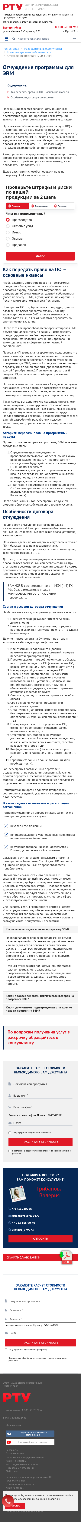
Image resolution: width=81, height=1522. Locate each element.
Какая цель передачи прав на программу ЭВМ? (37, 929)
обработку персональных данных (42, 1150)
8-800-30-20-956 (66, 27)
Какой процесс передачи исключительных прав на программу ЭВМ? (40, 998)
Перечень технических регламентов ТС (29, 1477)
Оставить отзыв (15, 1453)
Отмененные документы (20, 1484)
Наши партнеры (15, 1487)
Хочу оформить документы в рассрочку (31, 1132)
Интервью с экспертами (20, 1468)
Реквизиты (12, 1450)
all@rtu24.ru (70, 31)
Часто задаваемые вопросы (22, 1464)
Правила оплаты (15, 1480)
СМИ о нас (12, 1471)
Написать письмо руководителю (25, 1457)
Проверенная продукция (20, 1491)
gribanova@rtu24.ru (26, 1216)
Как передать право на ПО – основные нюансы (40, 92)
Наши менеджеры (16, 1460)
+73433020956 (22, 1209)
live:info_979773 (23, 1230)
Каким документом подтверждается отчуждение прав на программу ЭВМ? (39, 1009)
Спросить (40, 1238)
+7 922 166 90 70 (23, 1223)
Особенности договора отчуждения (32, 97)
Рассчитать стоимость (40, 1141)
